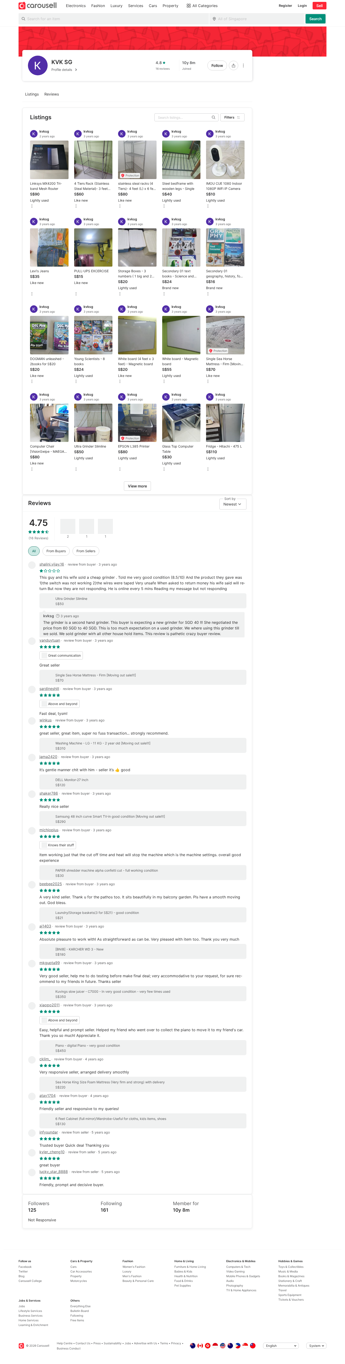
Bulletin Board (79, 1311)
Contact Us (83, 1343)
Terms (164, 1343)
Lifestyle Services (30, 1311)
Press (97, 1343)
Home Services (28, 1320)
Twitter (23, 1271)
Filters (229, 117)
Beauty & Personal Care (138, 1281)
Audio (230, 1281)
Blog (21, 1276)
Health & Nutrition (186, 1276)
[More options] (243, 65)
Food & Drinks (183, 1281)
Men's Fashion (132, 1276)
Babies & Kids (183, 1271)
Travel (282, 1290)
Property (76, 1276)
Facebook (25, 1266)
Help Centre (65, 1343)
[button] (65, 70)
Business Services (30, 1315)
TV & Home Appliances (241, 1290)
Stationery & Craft (290, 1281)
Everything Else (80, 1306)
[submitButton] (316, 18)
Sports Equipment (289, 1295)
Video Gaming (235, 1271)
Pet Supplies (182, 1285)
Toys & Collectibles (290, 1266)
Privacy (176, 1343)
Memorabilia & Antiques (293, 1285)
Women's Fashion (134, 1266)
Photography (234, 1285)
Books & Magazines (291, 1276)
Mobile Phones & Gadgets (243, 1276)
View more (137, 486)
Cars (73, 1266)
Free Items (77, 1320)
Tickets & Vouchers (291, 1299)
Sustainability (113, 1343)
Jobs (22, 1306)
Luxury (127, 1271)
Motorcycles (78, 1281)
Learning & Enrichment (33, 1325)
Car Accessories (81, 1271)
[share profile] (233, 65)
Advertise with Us (145, 1343)
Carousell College (30, 1281)
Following (76, 1315)
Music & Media (288, 1271)
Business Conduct (68, 1348)
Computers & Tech (238, 1266)
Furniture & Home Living (190, 1266)
